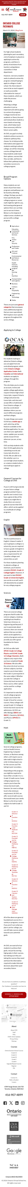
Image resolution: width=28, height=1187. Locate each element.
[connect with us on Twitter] (11, 1103)
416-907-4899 (6, 15)
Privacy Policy (14, 1039)
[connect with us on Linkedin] (17, 1103)
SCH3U (20, 715)
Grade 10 (14, 1057)
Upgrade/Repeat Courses (14, 1064)
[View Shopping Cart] (25, 10)
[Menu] (2, 9)
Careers (14, 1082)
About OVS (14, 1030)
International (18, 374)
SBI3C (6, 715)
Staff (14, 1032)
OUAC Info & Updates (14, 1037)
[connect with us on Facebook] (5, 1103)
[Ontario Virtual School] (13, 9)
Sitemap (14, 1041)
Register (14, 1066)
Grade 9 (14, 1059)
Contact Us (14, 1078)
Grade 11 (14, 1055)
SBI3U (16, 713)
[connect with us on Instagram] (23, 1103)
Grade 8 (14, 1061)
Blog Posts (19, 30)
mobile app (16, 422)
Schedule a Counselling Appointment (14, 995)
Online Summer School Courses (14, 1050)
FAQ (14, 1034)
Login (22, 14)
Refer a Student (14, 1080)
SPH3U (15, 718)
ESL (14, 1068)
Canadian (7, 374)
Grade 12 (14, 1053)
